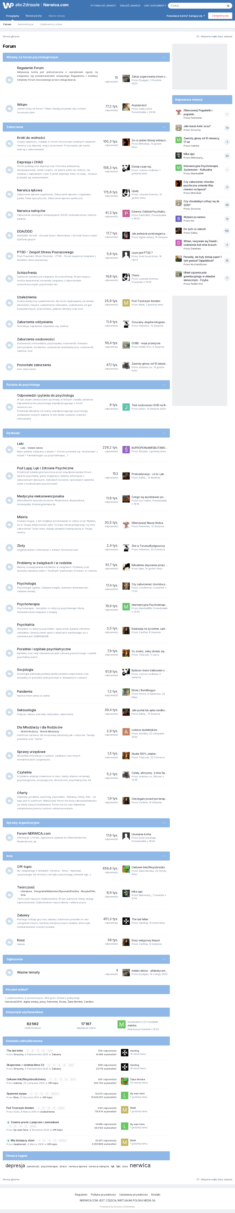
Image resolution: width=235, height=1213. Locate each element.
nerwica (140, 1165)
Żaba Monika (146, 870)
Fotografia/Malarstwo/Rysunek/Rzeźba (56, 891)
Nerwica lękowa (29, 190)
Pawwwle (144, 526)
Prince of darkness (150, 693)
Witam (22, 105)
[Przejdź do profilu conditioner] (126, 586)
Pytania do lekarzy (103, 5)
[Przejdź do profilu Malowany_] (126, 893)
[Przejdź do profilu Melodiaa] (126, 142)
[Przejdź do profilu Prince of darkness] (126, 692)
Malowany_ (145, 895)
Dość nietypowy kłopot (146, 940)
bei (192, 220)
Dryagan (144, 80)
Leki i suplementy (155, 5)
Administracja (25, 24)
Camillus (89, 1001)
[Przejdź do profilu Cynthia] (126, 630)
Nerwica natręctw (31, 211)
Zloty (21, 546)
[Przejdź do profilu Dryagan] (126, 78)
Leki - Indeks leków (32, 447)
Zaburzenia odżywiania (35, 322)
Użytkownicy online (51, 24)
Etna (16, 1097)
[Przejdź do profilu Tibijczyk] (126, 653)
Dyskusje (13, 433)
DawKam (196, 248)
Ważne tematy (56, 15)
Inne (9, 856)
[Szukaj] (228, 6)
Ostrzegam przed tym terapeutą (151, 798)
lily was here (137, 1093)
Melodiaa (144, 143)
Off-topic (24, 867)
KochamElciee (199, 264)
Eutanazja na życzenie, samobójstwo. (154, 628)
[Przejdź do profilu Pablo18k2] (126, 213)
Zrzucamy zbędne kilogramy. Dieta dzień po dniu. (161, 322)
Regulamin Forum (30, 68)
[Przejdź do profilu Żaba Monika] (126, 869)
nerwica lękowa (78, 1166)
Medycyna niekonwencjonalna (40, 496)
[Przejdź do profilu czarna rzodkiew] (126, 168)
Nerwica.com (56, 5)
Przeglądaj (12, 15)
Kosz (21, 940)
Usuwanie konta (141, 834)
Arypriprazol (139, 105)
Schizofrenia (27, 273)
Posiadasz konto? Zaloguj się (185, 15)
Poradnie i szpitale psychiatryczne (44, 649)
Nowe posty (34, 15)
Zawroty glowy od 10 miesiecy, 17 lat (154, 363)
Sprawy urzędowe (31, 752)
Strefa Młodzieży (49, 731)
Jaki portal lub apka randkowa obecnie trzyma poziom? (165, 710)
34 (71, 1065)
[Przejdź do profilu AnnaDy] (126, 731)
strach (63, 1166)
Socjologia (25, 670)
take (141, 568)
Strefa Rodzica (29, 731)
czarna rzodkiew (148, 170)
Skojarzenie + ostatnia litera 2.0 (25, 1064)
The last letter (140, 919)
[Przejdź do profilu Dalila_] (126, 476)
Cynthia (143, 632)
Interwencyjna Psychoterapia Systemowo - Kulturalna (164, 604)
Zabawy (23, 915)
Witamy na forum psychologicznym (32, 57)
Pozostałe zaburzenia (34, 365)
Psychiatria (25, 625)
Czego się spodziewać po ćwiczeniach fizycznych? (163, 496)
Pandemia (24, 691)
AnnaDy (143, 733)
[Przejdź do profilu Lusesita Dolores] (126, 193)
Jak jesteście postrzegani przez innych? (156, 233)
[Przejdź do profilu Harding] (126, 921)
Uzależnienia (27, 297)
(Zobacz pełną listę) (68, 997)
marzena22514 (13, 1001)
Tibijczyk (144, 654)
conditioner (145, 587)
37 (72, 1079)
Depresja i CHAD (30, 162)
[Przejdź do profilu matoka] (122, 1024)
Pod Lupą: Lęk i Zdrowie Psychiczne (45, 468)
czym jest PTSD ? (142, 252)
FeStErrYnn (145, 346)
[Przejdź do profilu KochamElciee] (179, 258)
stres (125, 1166)
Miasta (22, 517)
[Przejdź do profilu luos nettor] (126, 499)
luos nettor (145, 500)
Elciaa (62, 1001)
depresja (15, 1165)
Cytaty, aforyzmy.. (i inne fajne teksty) (154, 772)
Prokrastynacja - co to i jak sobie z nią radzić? (159, 474)
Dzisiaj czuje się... (142, 166)
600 (32, 1126)
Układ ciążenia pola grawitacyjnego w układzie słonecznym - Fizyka (199, 276)
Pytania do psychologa (23, 384)
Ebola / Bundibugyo (144, 690)
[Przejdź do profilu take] (126, 567)
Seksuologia (26, 710)
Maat (141, 304)
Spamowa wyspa (16, 1093)
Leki (20, 444)
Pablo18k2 (144, 215)
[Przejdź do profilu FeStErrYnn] (126, 345)
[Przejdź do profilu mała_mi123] (126, 107)
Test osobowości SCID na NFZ (150, 405)
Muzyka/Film (88, 891)
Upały (135, 190)
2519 (62, 1140)
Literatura (26, 891)
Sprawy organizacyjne (22, 823)
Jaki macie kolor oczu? (197, 126)
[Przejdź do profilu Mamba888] (126, 606)
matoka (132, 1025)
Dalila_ (142, 477)
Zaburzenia (14, 127)
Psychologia (26, 583)
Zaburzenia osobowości (36, 339)
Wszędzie (213, 5)
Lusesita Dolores (148, 194)
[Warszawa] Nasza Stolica (147, 522)
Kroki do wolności (31, 138)
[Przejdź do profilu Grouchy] (179, 128)
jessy (42, 1001)
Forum (7, 24)
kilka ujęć (137, 891)
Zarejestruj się (220, 15)
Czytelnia (24, 772)
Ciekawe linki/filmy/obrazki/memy (152, 867)
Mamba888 (145, 608)
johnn (142, 408)
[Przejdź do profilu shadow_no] (126, 365)
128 (61, 1108)
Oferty (22, 793)
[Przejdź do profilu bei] (179, 219)
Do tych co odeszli (195, 229)
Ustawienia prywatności (133, 1194)
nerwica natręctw (99, 1166)
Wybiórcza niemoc (195, 217)
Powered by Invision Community (117, 1206)
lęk (113, 1166)
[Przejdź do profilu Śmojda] (126, 449)
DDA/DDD (24, 231)
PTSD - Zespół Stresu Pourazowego (45, 252)
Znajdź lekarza (130, 5)
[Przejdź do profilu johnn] (126, 407)
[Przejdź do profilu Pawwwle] (126, 524)
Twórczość (26, 887)
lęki (118, 1166)
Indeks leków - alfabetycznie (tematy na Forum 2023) (164, 970)
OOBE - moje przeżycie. (146, 343)
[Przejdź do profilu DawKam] (179, 243)
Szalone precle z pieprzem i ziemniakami (35, 1122)
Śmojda (143, 451)
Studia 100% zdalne (144, 753)
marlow (18, 1082)
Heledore (144, 325)
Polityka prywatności (103, 1194)
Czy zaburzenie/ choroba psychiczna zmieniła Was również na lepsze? (199, 185)
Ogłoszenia (14, 959)
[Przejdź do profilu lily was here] (124, 1095)
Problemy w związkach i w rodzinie (44, 563)
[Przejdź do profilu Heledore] (126, 324)
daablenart (20, 1144)
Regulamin (81, 1194)
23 (49, 1050)
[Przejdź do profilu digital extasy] (126, 235)
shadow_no (145, 367)
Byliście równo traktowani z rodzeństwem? (157, 670)
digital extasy (146, 237)
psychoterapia (49, 1166)
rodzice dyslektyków (144, 729)
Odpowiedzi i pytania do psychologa (45, 395)
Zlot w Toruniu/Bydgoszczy (148, 545)
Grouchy (18, 1054)
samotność (33, 1166)
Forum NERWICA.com (34, 833)
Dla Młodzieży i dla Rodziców (40, 727)
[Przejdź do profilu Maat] (126, 303)
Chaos (135, 275)
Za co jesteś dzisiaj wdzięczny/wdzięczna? (158, 140)
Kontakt (155, 1194)
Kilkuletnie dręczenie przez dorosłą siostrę (157, 565)
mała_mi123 (145, 108)
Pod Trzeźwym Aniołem (146, 301)
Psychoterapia (28, 604)
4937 (54, 1093)
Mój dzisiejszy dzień (23, 1140)
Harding (143, 922)
